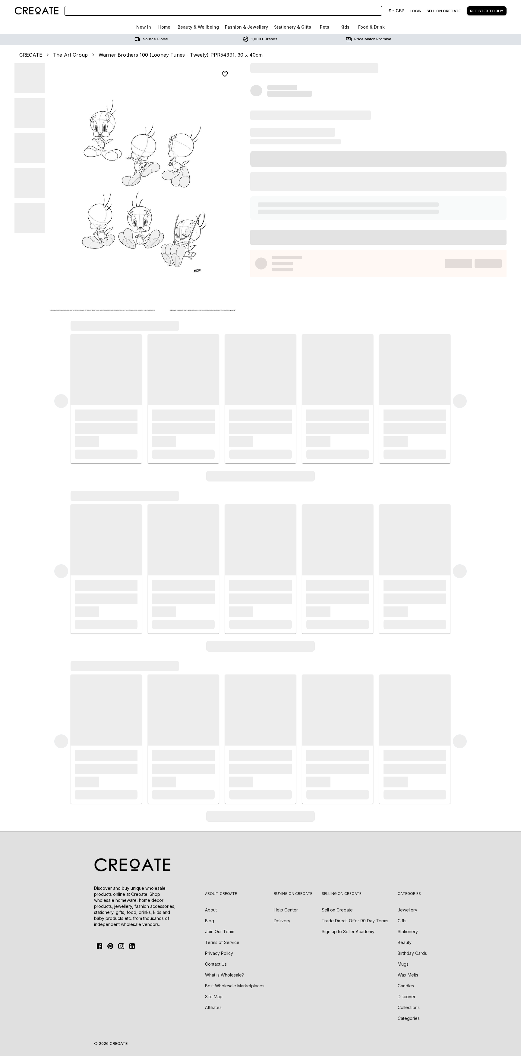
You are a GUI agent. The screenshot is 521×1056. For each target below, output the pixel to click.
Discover (406, 996)
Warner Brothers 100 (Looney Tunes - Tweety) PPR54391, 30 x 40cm (181, 55)
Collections (409, 1007)
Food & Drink (371, 27)
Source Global (155, 39)
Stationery (408, 931)
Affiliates (213, 1007)
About (211, 909)
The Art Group (70, 55)
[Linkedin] (132, 946)
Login (416, 10)
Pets (324, 27)
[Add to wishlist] (225, 74)
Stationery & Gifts (292, 27)
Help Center (286, 909)
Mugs (403, 964)
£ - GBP (396, 10)
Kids (344, 27)
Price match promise (372, 39)
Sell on (337, 909)
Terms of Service (222, 942)
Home (164, 27)
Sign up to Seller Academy (348, 931)
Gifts (402, 920)
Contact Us (216, 964)
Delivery (282, 920)
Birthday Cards (412, 953)
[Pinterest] (110, 946)
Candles (406, 985)
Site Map (214, 996)
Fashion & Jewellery (246, 27)
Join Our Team (219, 931)
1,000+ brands (264, 39)
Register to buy (487, 10)
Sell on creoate (444, 10)
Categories (409, 1018)
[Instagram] (121, 946)
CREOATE (30, 55)
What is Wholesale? (224, 974)
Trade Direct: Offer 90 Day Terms (355, 920)
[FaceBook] (99, 946)
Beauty (405, 942)
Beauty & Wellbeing (198, 27)
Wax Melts (408, 974)
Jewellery (407, 909)
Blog (209, 920)
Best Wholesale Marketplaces (234, 985)
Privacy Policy (219, 953)
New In (143, 27)
